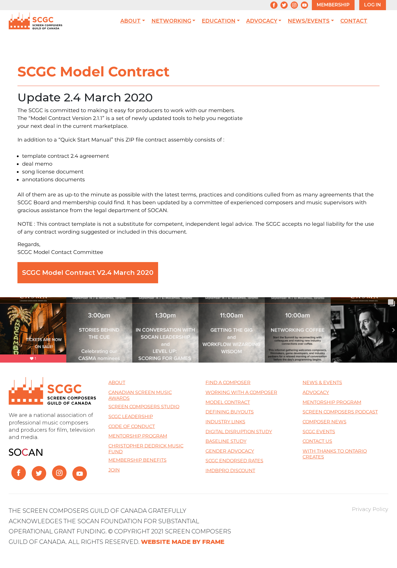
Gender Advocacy (229, 451)
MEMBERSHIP (333, 5)
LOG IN (372, 5)
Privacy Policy (370, 509)
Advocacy (261, 21)
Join (114, 470)
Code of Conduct (131, 426)
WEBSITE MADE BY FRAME (182, 541)
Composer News (324, 421)
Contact (353, 21)
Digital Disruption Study (238, 431)
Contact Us (317, 441)
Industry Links (225, 421)
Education (218, 21)
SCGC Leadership (130, 416)
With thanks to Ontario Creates (335, 454)
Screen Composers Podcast (340, 412)
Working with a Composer (241, 392)
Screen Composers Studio (143, 406)
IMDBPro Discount (230, 470)
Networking (171, 21)
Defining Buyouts (229, 412)
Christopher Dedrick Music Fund (145, 448)
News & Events (322, 382)
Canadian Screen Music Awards (140, 395)
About (130, 21)
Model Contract (227, 402)
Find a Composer (228, 382)
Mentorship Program (137, 436)
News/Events (309, 21)
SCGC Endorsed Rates (234, 460)
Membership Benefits (137, 460)
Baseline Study (225, 441)
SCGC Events (319, 431)
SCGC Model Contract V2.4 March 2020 (87, 272)
